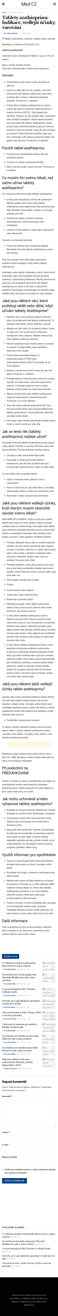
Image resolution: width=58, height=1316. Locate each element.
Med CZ (29, 4)
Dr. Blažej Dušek (10, 1019)
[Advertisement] (29, 745)
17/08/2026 (22, 1019)
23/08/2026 (22, 969)
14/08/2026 (22, 1030)
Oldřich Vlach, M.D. (11, 1068)
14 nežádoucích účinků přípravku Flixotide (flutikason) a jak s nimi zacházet (19, 977)
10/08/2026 (22, 1054)
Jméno (6, 1132)
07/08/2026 (24, 1068)
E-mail (6, 1144)
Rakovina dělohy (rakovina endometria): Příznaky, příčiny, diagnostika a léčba (17, 1062)
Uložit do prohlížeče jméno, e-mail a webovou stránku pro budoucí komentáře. (30, 1171)
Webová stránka (9, 1157)
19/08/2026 (22, 984)
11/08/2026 (22, 1042)
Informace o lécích (16, 12)
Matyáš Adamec (9, 1007)
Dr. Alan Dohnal (11, 33)
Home (4, 12)
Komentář (7, 1096)
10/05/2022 (26, 33)
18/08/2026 (22, 995)
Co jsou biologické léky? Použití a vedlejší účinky (26, 1248)
